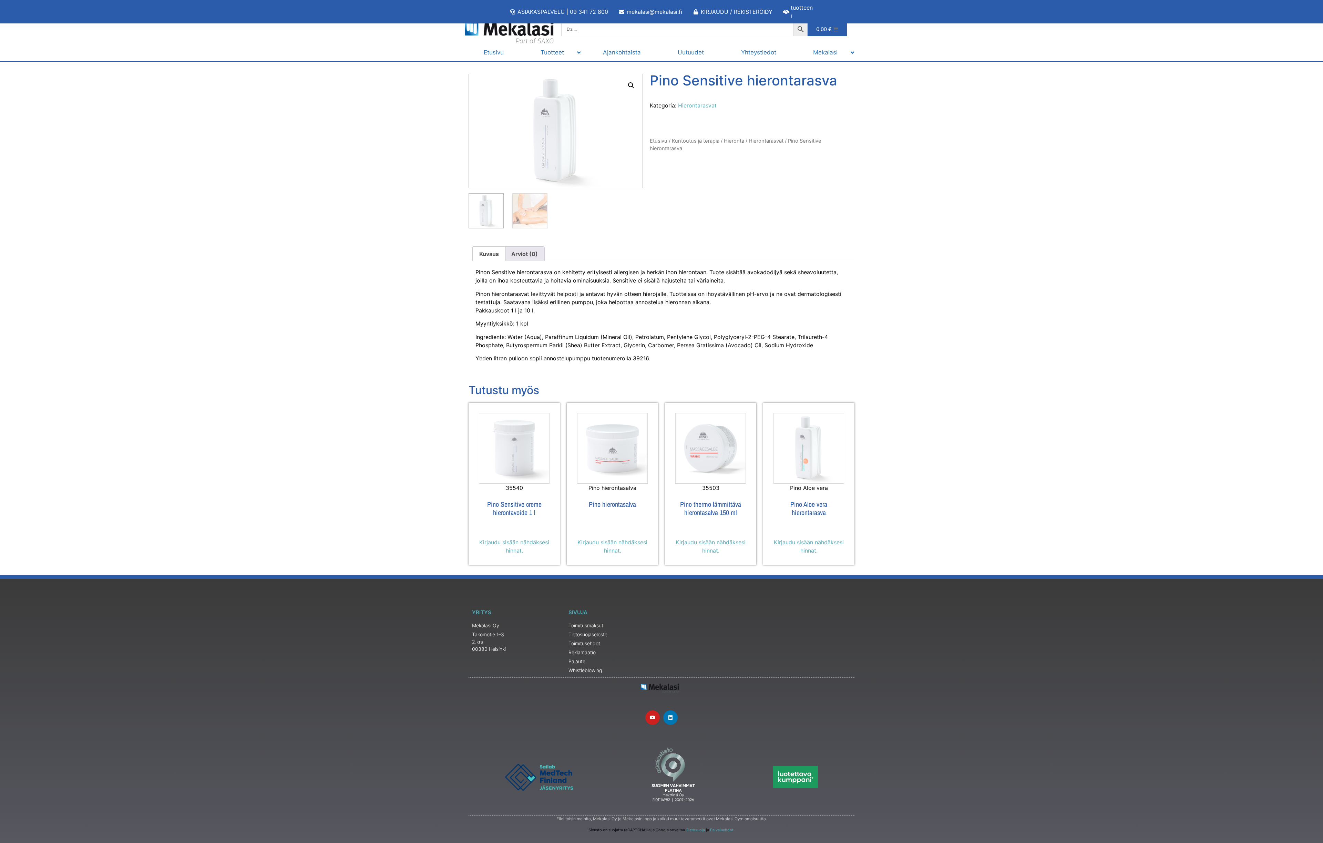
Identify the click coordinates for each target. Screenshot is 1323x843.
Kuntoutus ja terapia (695, 141)
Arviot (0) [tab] (524, 253)
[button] (631, 85)
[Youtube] (652, 717)
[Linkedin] (670, 717)
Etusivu (658, 141)
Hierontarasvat (697, 105)
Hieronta (734, 141)
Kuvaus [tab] (489, 253)
